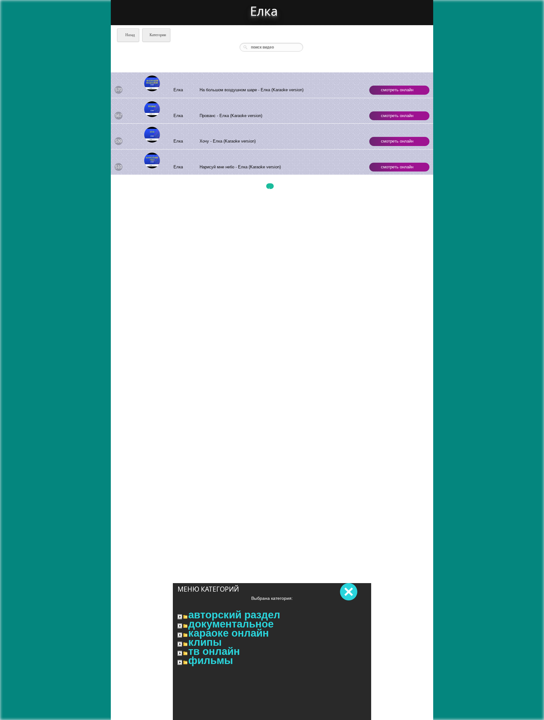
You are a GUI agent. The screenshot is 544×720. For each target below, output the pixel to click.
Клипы (205, 642)
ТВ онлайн (214, 651)
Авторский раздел (234, 615)
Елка (264, 11)
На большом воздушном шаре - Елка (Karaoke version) (251, 89)
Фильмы (210, 660)
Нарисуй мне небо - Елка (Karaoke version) (240, 167)
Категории (158, 35)
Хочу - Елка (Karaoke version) (228, 141)
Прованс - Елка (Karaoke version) (231, 115)
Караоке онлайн (228, 633)
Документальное (231, 624)
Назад (129, 35)
